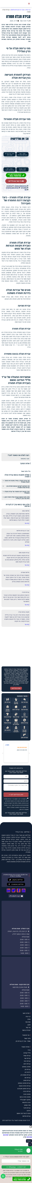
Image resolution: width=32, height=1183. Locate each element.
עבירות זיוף (24, 717)
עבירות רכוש (16, 709)
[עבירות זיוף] (24, 714)
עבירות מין (7, 702)
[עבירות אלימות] (16, 699)
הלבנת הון (7, 730)
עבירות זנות (24, 709)
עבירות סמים (24, 723)
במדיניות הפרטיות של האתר (18, 805)
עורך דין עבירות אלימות (23, 531)
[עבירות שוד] (16, 714)
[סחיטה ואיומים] (7, 706)
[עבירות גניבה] (7, 714)
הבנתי (29, 1141)
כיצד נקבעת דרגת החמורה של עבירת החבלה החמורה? (17, 492)
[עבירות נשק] (24, 734)
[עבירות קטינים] (24, 727)
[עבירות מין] (7, 699)
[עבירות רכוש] (16, 706)
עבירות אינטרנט (16, 730)
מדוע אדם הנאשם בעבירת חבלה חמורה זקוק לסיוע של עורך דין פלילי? (17, 497)
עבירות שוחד (7, 723)
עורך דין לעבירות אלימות (17, 10)
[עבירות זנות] (24, 706)
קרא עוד (27, 523)
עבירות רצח (24, 702)
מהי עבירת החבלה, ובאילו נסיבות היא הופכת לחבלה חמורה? (17, 481)
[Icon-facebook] (19, 890)
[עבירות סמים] (24, 720)
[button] (29, 3)
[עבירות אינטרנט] (16, 727)
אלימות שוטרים (25, 572)
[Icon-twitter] (13, 890)
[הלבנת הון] (7, 727)
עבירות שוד (16, 717)
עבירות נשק (24, 737)
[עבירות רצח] (24, 699)
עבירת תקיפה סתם (24, 553)
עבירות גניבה (7, 717)
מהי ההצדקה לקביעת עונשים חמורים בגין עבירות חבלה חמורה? (18, 486)
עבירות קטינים (24, 730)
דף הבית (28, 10)
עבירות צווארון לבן (16, 723)
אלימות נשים (25, 511)
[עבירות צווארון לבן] (16, 720)
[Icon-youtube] (24, 890)
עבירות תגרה (25, 592)
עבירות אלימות (16, 702)
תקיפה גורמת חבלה (23, 612)
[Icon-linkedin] (8, 890)
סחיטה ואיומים (8, 710)
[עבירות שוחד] (7, 720)
